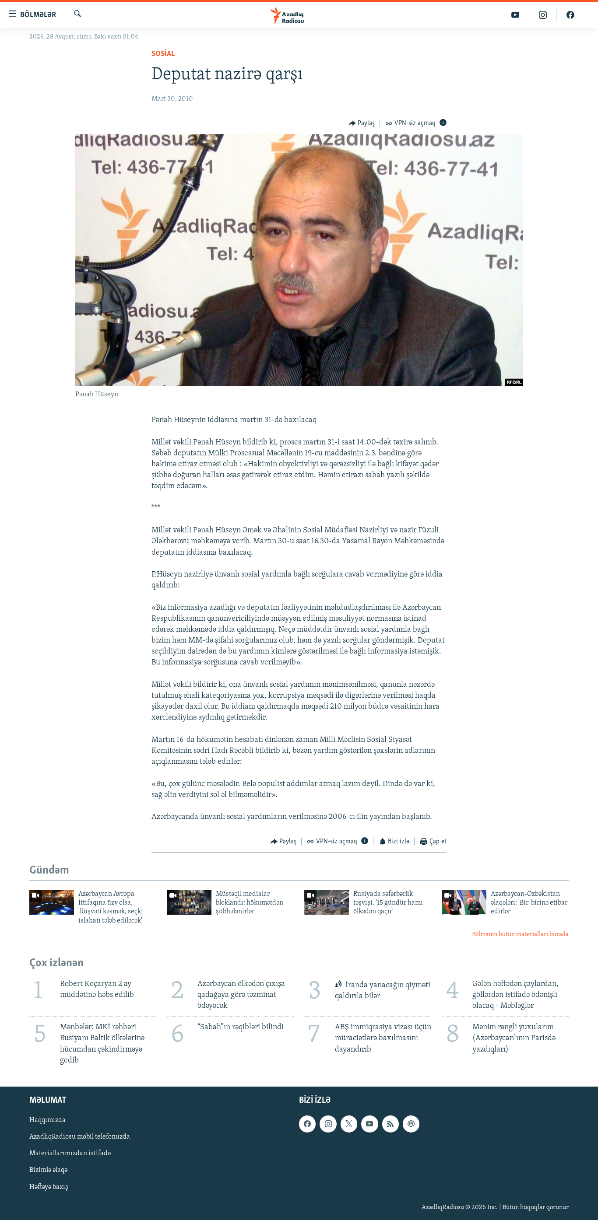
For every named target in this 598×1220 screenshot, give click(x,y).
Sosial (163, 54)
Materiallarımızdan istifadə (70, 1153)
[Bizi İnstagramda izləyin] (543, 15)
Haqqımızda (47, 1120)
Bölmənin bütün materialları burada (520, 934)
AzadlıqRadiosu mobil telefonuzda (79, 1136)
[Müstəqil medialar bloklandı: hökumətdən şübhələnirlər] (189, 902)
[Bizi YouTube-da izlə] (515, 15)
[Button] (362, 123)
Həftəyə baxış (48, 1186)
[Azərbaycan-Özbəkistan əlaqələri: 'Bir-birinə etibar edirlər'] (464, 902)
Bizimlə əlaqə (48, 1170)
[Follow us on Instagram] (328, 1123)
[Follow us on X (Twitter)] (349, 1123)
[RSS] (390, 1123)
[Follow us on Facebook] (307, 1123)
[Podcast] (411, 1123)
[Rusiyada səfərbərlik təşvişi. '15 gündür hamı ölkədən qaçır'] (326, 902)
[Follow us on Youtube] (369, 1123)
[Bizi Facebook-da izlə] (570, 15)
